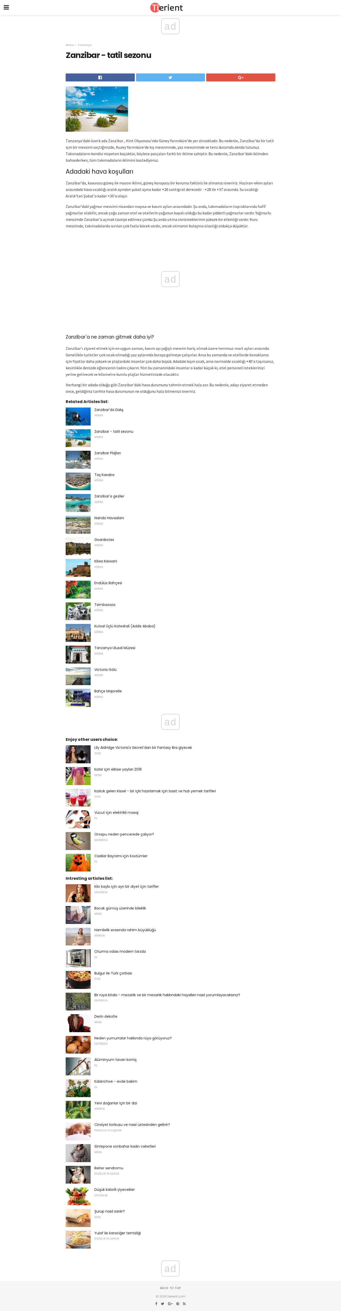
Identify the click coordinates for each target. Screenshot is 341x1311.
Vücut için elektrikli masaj (116, 812)
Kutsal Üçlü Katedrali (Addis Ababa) (125, 626)
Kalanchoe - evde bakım (115, 1081)
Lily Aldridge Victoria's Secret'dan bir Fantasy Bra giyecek (143, 747)
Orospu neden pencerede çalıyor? (124, 834)
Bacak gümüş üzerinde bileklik (120, 908)
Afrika (70, 45)
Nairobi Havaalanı (109, 517)
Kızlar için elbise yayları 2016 (118, 769)
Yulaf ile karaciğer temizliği (117, 1233)
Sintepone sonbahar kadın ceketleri (125, 1146)
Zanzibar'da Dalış (108, 409)
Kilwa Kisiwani (105, 561)
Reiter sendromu (108, 1168)
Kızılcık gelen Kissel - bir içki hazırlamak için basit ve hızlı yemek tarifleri (155, 791)
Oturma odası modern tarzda (120, 951)
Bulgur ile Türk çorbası (113, 973)
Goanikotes (104, 539)
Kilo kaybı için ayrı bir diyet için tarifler (126, 886)
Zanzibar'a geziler (109, 496)
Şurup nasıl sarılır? (109, 1211)
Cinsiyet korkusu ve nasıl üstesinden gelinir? (132, 1124)
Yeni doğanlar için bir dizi (115, 1103)
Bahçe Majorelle (108, 691)
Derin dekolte (105, 1016)
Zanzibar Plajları (107, 452)
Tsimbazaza (104, 604)
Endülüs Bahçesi (108, 582)
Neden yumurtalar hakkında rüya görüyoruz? (133, 1038)
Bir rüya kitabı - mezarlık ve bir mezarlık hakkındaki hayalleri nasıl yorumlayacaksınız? (167, 994)
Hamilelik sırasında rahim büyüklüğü (125, 929)
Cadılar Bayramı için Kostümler (121, 856)
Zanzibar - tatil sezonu (113, 431)
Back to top (170, 1288)
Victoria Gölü (105, 669)
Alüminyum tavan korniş (115, 1059)
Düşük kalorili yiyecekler (114, 1189)
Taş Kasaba (104, 474)
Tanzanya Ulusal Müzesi (114, 647)
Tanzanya (85, 45)
